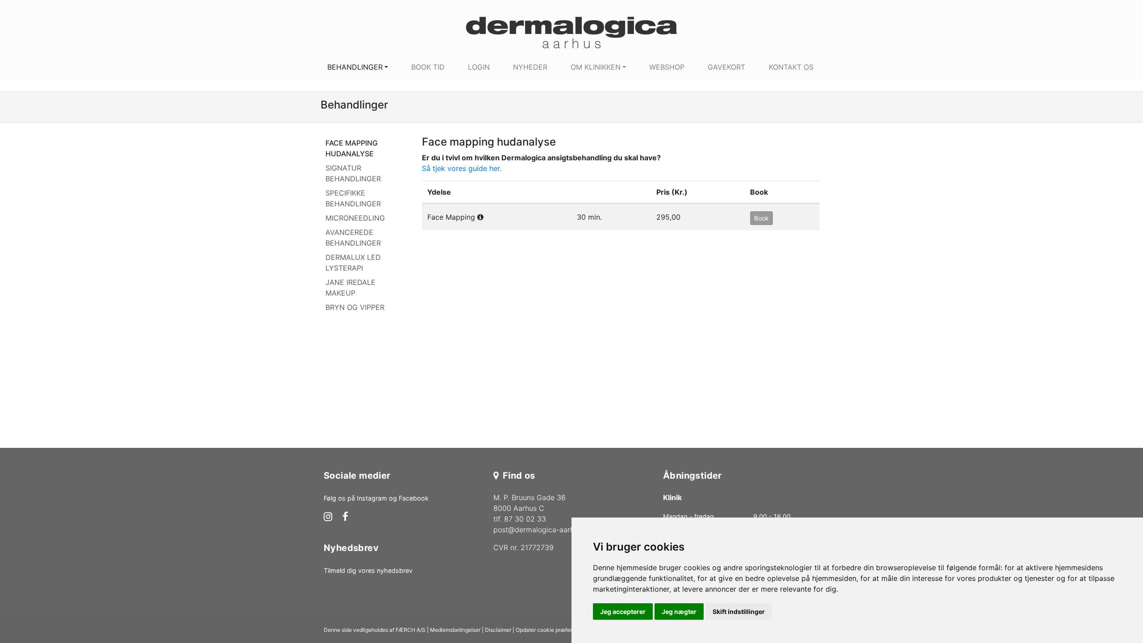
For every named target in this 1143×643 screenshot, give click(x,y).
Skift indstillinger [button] (739, 611)
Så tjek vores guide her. (461, 168)
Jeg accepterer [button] (623, 611)
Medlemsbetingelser (455, 629)
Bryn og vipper (354, 307)
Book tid (428, 67)
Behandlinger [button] (355, 67)
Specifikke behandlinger (353, 198)
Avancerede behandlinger (353, 237)
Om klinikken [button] (596, 67)
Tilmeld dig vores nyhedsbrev (368, 570)
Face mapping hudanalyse (351, 148)
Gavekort (726, 67)
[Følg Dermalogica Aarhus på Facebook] (345, 517)
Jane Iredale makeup (350, 287)
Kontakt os (791, 67)
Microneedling (355, 217)
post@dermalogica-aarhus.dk (542, 529)
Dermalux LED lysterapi (353, 262)
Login (479, 67)
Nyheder (530, 67)
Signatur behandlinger (353, 173)
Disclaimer (498, 629)
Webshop (666, 67)
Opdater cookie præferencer (551, 629)
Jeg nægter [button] (679, 611)
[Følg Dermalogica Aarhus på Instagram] (328, 517)
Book (761, 218)
